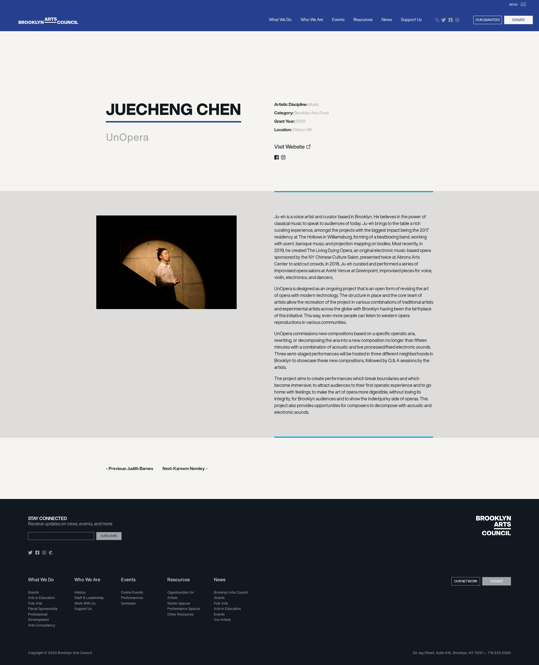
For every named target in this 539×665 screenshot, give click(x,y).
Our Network (466, 581)
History (79, 592)
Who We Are (312, 19)
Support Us (411, 19)
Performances (132, 597)
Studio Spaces (178, 603)
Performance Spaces (183, 608)
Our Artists (222, 619)
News (387, 19)
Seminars (128, 603)
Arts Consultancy (41, 625)
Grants (33, 592)
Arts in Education (41, 597)
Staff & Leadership (89, 597)
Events (338, 19)
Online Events (132, 592)
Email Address (37, 530)
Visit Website (289, 146)
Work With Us (84, 603)
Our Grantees (488, 19)
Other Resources (180, 614)
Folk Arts (35, 603)
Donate (518, 19)
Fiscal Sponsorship (43, 608)
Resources (363, 19)
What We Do (280, 19)
